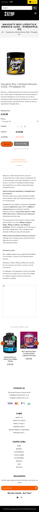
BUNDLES (19, 461)
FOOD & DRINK (19, 455)
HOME (19, 446)
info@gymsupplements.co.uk (19, 398)
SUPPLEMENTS (19, 452)
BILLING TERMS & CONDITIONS (19, 430)
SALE (19, 464)
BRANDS (19, 449)
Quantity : (4, 126)
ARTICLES (19, 467)
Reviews (19, 165)
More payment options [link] (21, 148)
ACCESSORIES (19, 458)
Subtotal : (4, 132)
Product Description (19, 160)
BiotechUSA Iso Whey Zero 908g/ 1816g (10, 359)
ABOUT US (19, 417)
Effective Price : (6, 111)
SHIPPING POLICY (19, 427)
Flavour (3, 119)
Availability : (4, 137)
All (2, 32)
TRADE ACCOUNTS (19, 420)
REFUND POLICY (19, 433)
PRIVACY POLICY (19, 423)
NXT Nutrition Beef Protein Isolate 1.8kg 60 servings (29, 353)
